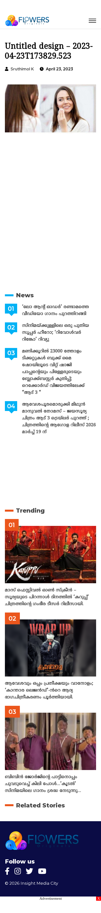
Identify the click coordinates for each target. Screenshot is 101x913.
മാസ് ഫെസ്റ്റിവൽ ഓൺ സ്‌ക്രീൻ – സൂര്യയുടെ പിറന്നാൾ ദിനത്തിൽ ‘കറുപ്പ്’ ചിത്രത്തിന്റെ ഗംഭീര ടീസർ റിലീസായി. (47, 597)
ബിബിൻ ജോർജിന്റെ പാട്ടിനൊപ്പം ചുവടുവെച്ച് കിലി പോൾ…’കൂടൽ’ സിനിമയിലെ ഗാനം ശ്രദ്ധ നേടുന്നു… (43, 784)
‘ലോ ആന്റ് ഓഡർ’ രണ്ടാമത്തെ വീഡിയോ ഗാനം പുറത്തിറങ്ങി (55, 310)
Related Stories (40, 805)
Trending (30, 510)
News (25, 295)
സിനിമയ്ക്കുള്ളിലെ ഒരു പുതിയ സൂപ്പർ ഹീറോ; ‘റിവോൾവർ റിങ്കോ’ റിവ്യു (55, 332)
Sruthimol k (22, 69)
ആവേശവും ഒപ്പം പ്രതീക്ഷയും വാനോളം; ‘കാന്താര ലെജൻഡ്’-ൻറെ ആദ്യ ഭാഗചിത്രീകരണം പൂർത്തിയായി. (49, 690)
